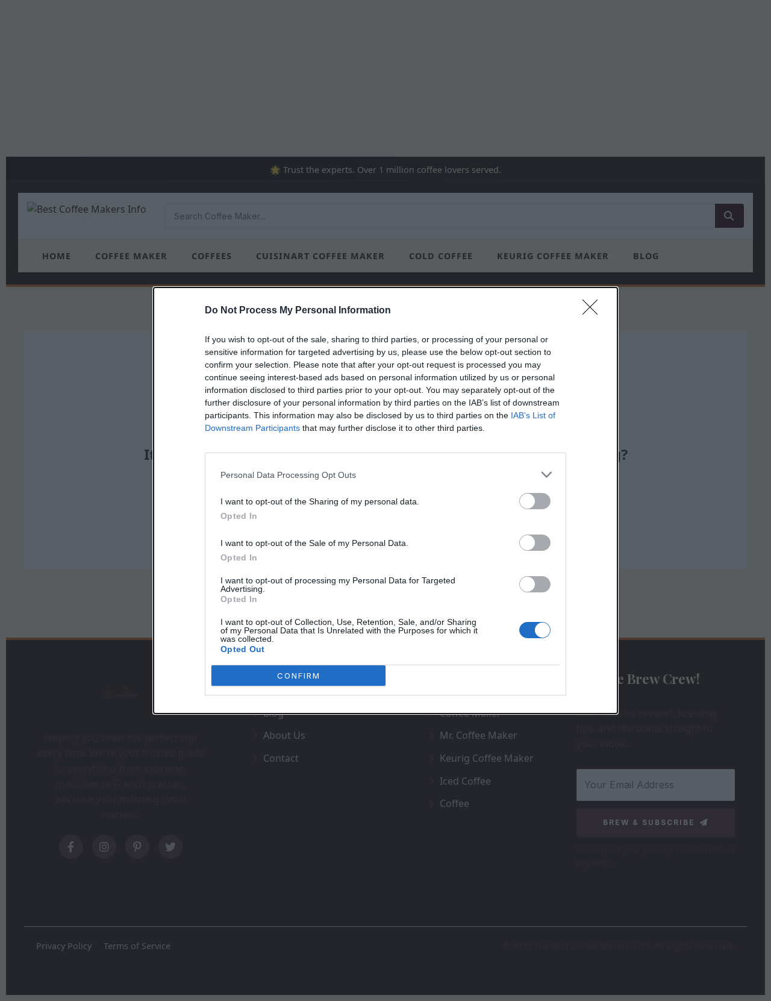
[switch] (535, 501)
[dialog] (385, 500)
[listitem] (385, 474)
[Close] (593, 311)
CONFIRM (298, 675)
